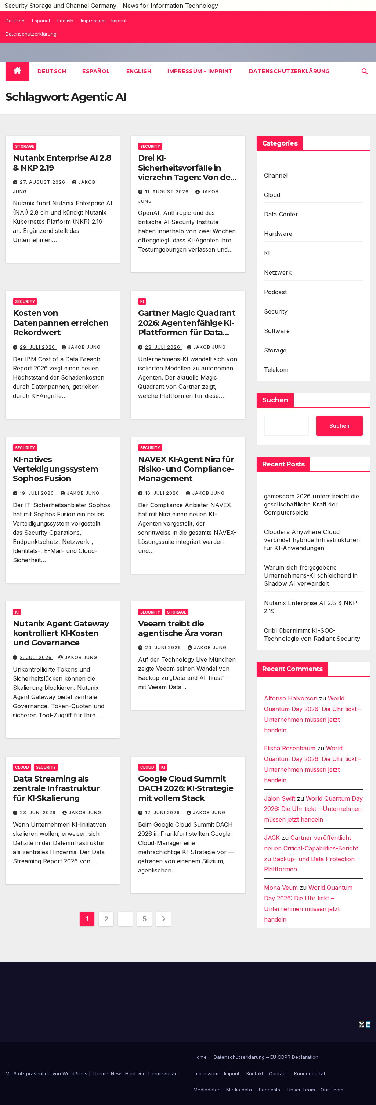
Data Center (281, 214)
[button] (365, 71)
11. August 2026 (167, 191)
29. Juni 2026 (163, 647)
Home (200, 1057)
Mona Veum (281, 887)
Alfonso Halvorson (290, 698)
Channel (276, 175)
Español (41, 20)
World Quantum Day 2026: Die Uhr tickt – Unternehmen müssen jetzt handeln (313, 809)
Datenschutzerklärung (31, 34)
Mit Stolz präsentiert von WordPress (47, 1073)
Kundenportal (309, 1073)
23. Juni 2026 (38, 812)
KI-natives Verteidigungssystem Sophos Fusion (55, 469)
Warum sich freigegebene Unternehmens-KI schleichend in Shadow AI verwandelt (311, 575)
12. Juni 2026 (163, 812)
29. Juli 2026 (38, 347)
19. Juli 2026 (37, 493)
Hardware (278, 233)
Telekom (276, 369)
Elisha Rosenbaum (289, 748)
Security (150, 146)
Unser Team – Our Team (315, 1090)
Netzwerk (278, 272)
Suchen (275, 400)
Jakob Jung (84, 347)
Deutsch (15, 20)
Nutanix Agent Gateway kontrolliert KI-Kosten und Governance (61, 633)
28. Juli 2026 (163, 347)
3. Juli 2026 (36, 657)
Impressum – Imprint (104, 20)
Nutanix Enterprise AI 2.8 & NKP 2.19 (62, 162)
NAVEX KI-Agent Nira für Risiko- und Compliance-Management (186, 469)
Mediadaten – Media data (223, 1090)
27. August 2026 (43, 182)
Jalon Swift (279, 798)
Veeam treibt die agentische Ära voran (180, 628)
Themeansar (162, 1073)
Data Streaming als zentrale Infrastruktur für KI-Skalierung (56, 788)
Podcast (275, 292)
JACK (272, 837)
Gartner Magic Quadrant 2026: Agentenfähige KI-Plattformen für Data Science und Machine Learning (186, 332)
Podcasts (269, 1090)
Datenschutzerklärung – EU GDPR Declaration (266, 1057)
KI (142, 301)
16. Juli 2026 (163, 493)
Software (277, 330)
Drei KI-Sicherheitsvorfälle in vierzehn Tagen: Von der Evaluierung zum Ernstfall (186, 177)
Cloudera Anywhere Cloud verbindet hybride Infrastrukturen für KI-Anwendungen (312, 540)
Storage (24, 146)
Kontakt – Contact (266, 1073)
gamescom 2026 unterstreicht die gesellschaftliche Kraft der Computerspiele (311, 504)
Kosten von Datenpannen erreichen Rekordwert (61, 322)
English (65, 20)
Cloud (22, 767)
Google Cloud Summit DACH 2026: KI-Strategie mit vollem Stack (185, 788)
